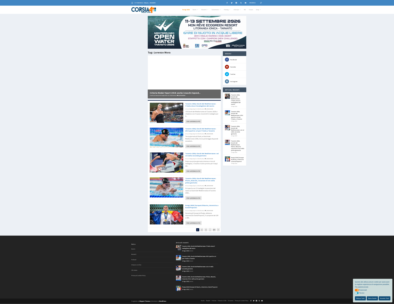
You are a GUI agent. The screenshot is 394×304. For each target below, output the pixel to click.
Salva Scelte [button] (372, 298)
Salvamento (215, 10)
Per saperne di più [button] (361, 287)
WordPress (162, 301)
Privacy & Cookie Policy (138, 275)
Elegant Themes (145, 301)
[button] (357, 290)
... (210, 230)
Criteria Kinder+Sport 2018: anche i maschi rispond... (175, 93)
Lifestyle (236, 10)
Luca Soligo (189, 109)
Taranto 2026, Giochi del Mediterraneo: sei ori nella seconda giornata (202, 154)
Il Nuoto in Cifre (136, 265)
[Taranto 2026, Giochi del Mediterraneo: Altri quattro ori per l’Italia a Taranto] (166, 138)
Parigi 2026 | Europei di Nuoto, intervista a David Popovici (237, 159)
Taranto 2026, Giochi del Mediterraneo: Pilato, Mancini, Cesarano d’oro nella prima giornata (200, 180)
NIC (245, 10)
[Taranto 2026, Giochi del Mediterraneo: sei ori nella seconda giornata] (166, 162)
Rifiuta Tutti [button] (360, 298)
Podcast (133, 260)
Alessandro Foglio (160, 95)
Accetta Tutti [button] (384, 298)
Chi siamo (134, 270)
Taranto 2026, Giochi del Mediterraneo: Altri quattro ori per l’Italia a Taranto (200, 130)
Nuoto (194, 10)
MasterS (204, 10)
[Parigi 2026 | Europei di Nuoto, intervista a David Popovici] (166, 214)
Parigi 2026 (186, 10)
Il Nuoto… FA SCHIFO (150, 3)
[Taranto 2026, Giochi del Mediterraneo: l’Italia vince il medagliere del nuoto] (166, 113)
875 (214, 230)
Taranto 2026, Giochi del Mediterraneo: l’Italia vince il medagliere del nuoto (200, 105)
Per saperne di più (193, 121)
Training (226, 10)
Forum (251, 10)
